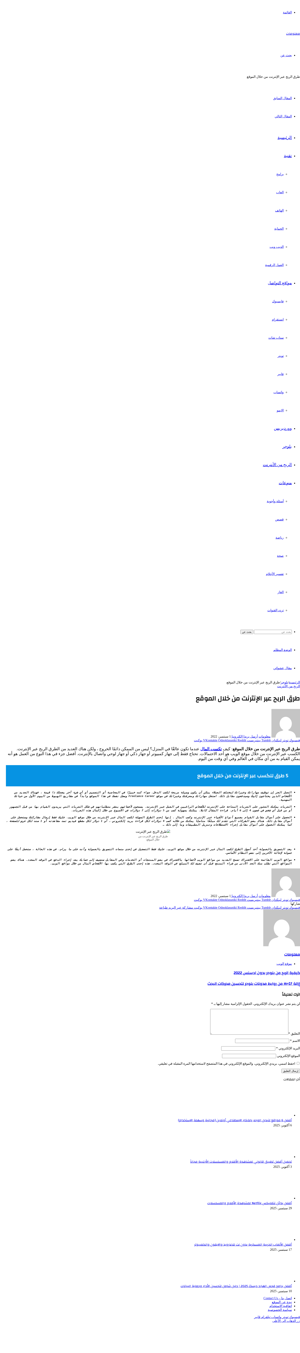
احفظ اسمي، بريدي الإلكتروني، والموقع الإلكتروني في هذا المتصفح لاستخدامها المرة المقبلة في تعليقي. (226, 1063)
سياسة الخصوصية (280, 1310)
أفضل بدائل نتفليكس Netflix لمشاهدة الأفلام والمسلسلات (249, 1203)
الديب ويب (277, 247)
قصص (279, 519)
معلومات (265, 736)
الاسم (295, 1040)
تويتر (281, 356)
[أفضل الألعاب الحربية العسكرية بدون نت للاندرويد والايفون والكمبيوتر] (269, 1239)
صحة (280, 555)
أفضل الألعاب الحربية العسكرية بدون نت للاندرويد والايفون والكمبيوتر (243, 1245)
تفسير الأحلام (275, 574)
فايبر (280, 374)
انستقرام (278, 319)
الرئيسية (285, 138)
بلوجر (287, 447)
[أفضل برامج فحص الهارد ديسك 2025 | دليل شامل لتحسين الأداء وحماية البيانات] (269, 1281)
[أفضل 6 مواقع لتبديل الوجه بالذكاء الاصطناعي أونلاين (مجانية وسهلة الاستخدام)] (269, 1115)
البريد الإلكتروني (288, 1048)
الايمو (280, 410)
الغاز (281, 592)
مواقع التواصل (280, 283)
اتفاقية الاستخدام (280, 1306)
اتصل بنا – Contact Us (277, 1298)
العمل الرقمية (274, 265)
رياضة (280, 537)
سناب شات (276, 337)
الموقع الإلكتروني (288, 1056)
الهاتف (279, 210)
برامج (280, 174)
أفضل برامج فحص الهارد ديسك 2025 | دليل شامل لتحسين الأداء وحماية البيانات (236, 1286)
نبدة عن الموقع (282, 1302)
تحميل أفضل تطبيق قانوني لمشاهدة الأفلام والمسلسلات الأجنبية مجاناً (241, 1162)
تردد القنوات (275, 610)
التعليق (294, 1033)
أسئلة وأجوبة (275, 501)
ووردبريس (283, 428)
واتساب (278, 392)
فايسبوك (278, 301)
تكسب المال (211, 749)
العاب (280, 192)
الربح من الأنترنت (277, 465)
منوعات (285, 483)
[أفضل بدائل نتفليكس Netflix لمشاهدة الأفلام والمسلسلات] (269, 1198)
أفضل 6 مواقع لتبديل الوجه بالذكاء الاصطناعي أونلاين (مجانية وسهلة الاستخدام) (235, 1120)
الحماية (279, 228)
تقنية (288, 156)
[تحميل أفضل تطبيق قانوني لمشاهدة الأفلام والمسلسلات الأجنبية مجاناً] (269, 1156)
